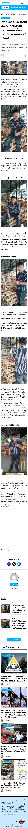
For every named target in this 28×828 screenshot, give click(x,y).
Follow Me (14, 584)
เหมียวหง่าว (7, 684)
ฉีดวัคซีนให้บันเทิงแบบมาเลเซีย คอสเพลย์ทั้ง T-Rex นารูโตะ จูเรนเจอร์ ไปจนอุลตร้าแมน (19, 624)
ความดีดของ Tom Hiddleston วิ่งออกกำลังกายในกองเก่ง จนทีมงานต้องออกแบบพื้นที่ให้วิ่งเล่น (19, 610)
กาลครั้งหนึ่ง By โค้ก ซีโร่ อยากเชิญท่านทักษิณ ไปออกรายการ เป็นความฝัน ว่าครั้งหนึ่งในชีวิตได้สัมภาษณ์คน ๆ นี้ (13, 750)
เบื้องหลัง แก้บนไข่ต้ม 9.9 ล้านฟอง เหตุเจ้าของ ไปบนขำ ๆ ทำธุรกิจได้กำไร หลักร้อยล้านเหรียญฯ (13, 785)
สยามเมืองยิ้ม (10, 14)
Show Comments (14, 639)
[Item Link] (14, 663)
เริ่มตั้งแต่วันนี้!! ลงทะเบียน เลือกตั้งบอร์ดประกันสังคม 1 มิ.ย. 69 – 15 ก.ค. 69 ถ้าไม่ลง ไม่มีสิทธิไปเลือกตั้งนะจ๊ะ (14, 678)
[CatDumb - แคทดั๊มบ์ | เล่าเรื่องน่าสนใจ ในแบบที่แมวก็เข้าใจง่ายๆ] (5, 3)
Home (2, 14)
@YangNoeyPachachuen (12, 550)
